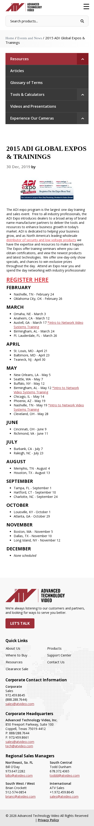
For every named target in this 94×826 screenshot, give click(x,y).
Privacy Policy (48, 820)
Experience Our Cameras (32, 118)
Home (9, 38)
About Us (13, 648)
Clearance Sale (17, 669)
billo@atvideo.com (19, 775)
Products (54, 648)
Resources (19, 58)
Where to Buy (16, 655)
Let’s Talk (20, 623)
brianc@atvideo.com (20, 796)
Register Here (27, 279)
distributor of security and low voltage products (41, 240)
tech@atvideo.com (19, 746)
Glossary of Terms (26, 82)
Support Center (59, 655)
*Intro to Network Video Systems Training (46, 390)
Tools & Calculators (27, 94)
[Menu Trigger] (86, 6)
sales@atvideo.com (19, 704)
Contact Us (56, 662)
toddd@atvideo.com (65, 775)
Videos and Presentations (33, 106)
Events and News (29, 38)
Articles (17, 70)
